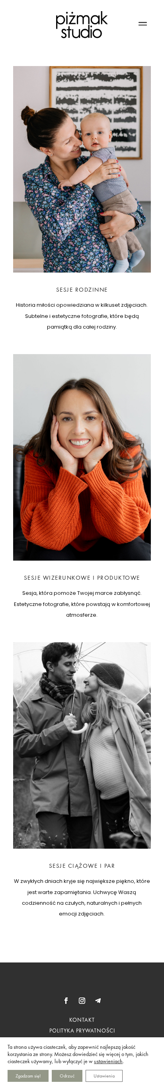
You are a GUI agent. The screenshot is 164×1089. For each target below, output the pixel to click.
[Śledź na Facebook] (66, 1000)
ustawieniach (108, 1061)
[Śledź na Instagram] (82, 1000)
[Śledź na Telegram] (98, 1000)
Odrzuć (67, 1076)
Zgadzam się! (28, 1076)
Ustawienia (104, 1076)
